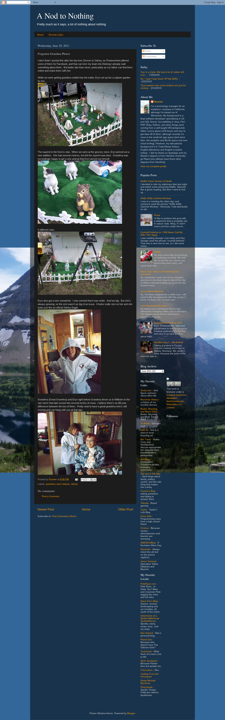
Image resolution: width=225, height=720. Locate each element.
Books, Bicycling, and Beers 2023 (149, 410)
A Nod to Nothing (65, 15)
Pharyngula (146, 687)
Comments (150, 56)
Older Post (125, 509)
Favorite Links (56, 34)
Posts (147, 51)
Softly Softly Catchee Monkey (156, 198)
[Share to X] (88, 479)
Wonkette (145, 549)
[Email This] (82, 479)
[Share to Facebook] (91, 479)
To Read (145, 423)
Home (40, 34)
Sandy (157, 252)
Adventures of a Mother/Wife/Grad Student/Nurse (150, 618)
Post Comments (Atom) (64, 516)
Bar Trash (146, 439)
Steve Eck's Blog (149, 601)
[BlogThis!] (85, 479)
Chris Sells (146, 516)
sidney (74, 484)
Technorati (146, 651)
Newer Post (46, 509)
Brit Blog (145, 459)
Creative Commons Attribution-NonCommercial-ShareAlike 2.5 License (177, 401)
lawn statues (63, 484)
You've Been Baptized (152, 291)
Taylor (144, 509)
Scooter (158, 102)
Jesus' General (148, 561)
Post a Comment (50, 496)
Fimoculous (147, 670)
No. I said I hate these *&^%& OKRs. (159, 79)
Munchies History (149, 399)
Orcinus (145, 528)
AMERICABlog (148, 543)
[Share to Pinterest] (95, 479)
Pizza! (157, 215)
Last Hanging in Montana (154, 305)
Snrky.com (146, 390)
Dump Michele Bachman (148, 681)
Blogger (131, 713)
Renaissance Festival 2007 (168, 323)
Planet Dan (146, 639)
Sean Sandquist (149, 661)
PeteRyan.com (148, 584)
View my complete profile (154, 166)
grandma (50, 484)
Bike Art (144, 430)
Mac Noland (147, 633)
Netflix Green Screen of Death (156, 181)
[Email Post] (76, 479)
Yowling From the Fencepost (150, 675)
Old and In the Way (150, 474)
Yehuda (144, 503)
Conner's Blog (148, 491)
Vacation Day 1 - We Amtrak (168, 342)
